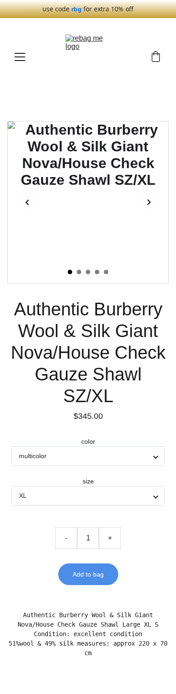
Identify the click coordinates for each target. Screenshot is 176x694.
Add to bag (88, 574)
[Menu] (19, 57)
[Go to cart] (156, 57)
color (88, 441)
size (88, 481)
